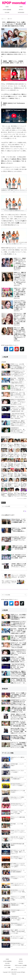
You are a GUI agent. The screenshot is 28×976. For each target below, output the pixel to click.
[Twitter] (11, 349)
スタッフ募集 (7, 967)
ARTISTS (21, 961)
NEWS (4, 502)
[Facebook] (6, 349)
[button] (25, 506)
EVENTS (21, 963)
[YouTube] (16, 349)
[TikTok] (22, 349)
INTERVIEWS (7, 965)
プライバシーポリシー (21, 967)
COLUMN (7, 963)
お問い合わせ (14, 969)
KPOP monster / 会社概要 (21, 965)
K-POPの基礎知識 (7, 961)
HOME (7, 959)
